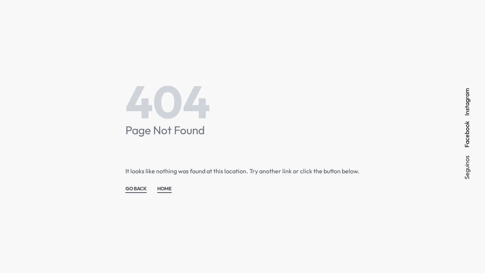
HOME (164, 188)
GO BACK (136, 188)
